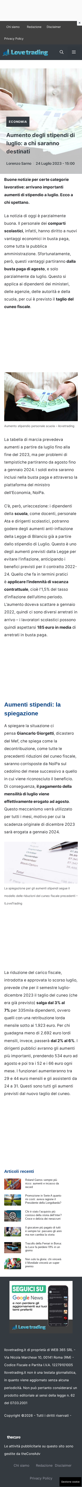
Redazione (34, 27)
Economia (18, 121)
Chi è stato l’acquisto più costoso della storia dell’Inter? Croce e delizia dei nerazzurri (43, 1215)
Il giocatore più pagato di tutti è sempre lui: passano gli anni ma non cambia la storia (43, 1231)
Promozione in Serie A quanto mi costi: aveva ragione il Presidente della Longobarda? (43, 1199)
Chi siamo (13, 27)
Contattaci (12, 1423)
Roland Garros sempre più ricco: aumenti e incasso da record (42, 1183)
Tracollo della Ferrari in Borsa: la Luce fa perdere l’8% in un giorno (43, 1247)
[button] (62, 52)
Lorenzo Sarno (18, 163)
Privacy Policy (14, 38)
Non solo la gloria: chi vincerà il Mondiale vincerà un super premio (43, 1263)
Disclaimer (54, 27)
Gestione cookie (70, 1481)
